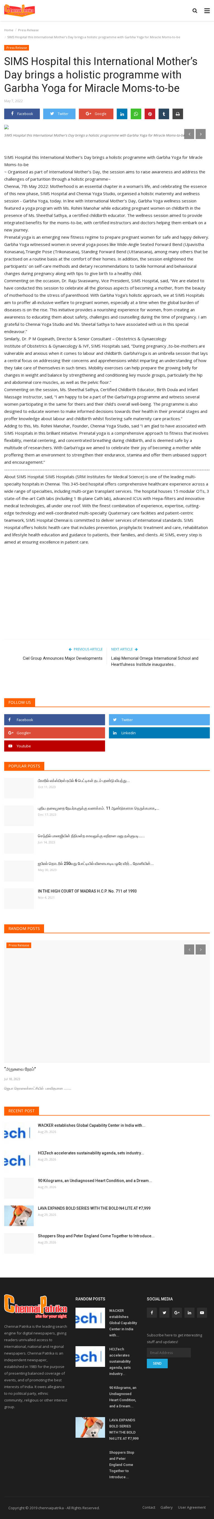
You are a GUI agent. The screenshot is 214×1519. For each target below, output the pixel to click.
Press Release (28, 30)
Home (8, 30)
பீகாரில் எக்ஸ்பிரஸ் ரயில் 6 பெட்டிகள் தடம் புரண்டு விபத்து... (84, 780)
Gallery (166, 1507)
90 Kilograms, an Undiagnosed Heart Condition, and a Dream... (95, 1180)
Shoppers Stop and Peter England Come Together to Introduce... (96, 1236)
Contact (148, 1507)
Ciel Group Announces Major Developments (63, 658)
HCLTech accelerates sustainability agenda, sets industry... (91, 1153)
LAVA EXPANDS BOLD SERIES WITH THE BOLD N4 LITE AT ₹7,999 (94, 1208)
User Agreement (192, 1507)
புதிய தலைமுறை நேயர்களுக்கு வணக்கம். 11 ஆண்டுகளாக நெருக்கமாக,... (98, 808)
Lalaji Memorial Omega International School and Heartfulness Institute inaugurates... (154, 661)
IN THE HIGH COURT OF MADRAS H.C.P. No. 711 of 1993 (87, 891)
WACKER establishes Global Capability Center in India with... (91, 1125)
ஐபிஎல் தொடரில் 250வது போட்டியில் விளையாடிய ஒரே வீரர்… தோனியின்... (96, 863)
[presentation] (189, 134)
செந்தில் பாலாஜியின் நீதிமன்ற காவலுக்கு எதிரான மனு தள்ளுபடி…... (91, 836)
